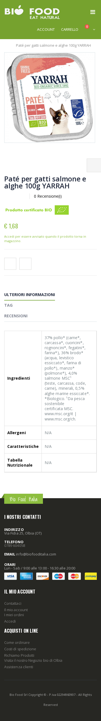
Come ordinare (17, 642)
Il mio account (16, 609)
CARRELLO (69, 29)
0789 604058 (14, 545)
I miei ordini (14, 614)
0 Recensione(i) (48, 196)
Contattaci (12, 603)
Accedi (10, 621)
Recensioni (15, 315)
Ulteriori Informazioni (29, 294)
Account (46, 29)
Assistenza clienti (18, 666)
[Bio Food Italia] (32, 12)
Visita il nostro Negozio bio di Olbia (33, 660)
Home (6, 45)
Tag (8, 305)
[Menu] (92, 12)
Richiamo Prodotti (19, 655)
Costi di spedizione (20, 648)
